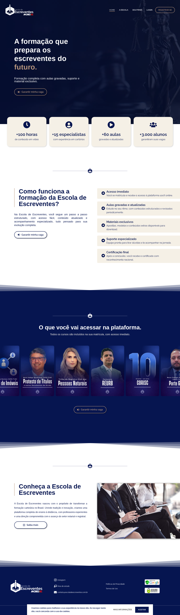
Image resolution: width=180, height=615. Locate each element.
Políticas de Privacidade (115, 584)
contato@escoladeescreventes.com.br (72, 592)
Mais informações (122, 609)
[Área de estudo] (55, 586)
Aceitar (142, 610)
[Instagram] (55, 580)
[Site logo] (19, 10)
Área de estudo (63, 586)
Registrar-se (165, 10)
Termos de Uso (112, 589)
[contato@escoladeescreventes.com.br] (55, 592)
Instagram (61, 580)
